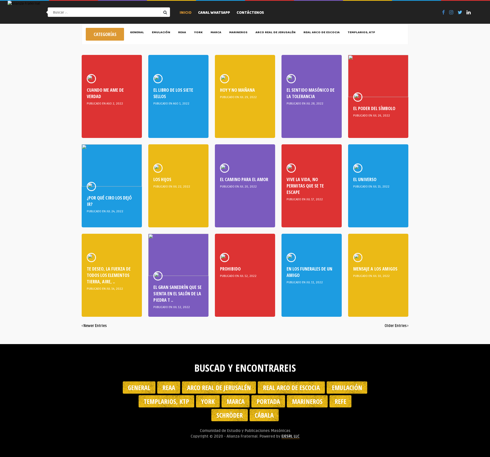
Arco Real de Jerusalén (275, 33)
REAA (182, 33)
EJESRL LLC (290, 436)
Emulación (161, 33)
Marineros (238, 33)
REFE (340, 401)
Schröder (229, 415)
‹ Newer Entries (94, 326)
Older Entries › (396, 326)
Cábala (264, 415)
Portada (268, 401)
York (198, 33)
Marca (216, 33)
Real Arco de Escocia (321, 33)
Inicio (185, 13)
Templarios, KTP (361, 33)
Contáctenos (250, 13)
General (137, 33)
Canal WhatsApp (214, 13)
